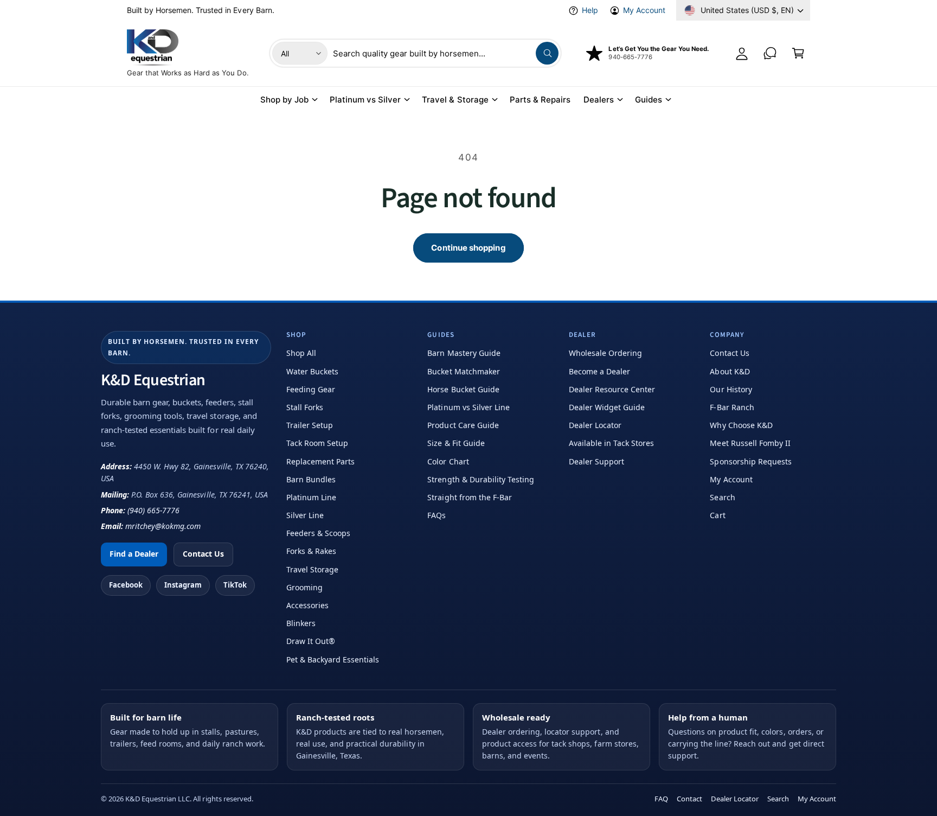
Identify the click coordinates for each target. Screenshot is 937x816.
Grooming (304, 587)
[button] (798, 53)
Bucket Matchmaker (463, 371)
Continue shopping (468, 248)
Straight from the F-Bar (469, 497)
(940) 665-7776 (153, 510)
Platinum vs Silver (365, 99)
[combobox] (445, 53)
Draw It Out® (310, 641)
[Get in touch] (770, 53)
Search (722, 497)
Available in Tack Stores (611, 443)
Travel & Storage (455, 99)
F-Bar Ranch (732, 407)
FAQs (436, 515)
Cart (717, 515)
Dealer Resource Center (612, 389)
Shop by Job (284, 99)
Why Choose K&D (741, 425)
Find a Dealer (134, 554)
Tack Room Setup (317, 443)
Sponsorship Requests (750, 461)
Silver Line (305, 515)
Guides (648, 99)
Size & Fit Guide (455, 443)
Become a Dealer (599, 371)
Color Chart (447, 461)
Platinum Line (311, 497)
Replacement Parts (320, 461)
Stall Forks (304, 407)
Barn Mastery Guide (463, 353)
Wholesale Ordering (605, 353)
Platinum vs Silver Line (468, 407)
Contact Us (203, 554)
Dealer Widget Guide (607, 407)
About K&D (729, 371)
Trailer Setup (309, 425)
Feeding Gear (310, 389)
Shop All (301, 353)
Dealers (598, 99)
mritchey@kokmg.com (163, 526)
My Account (644, 10)
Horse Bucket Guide (463, 389)
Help (590, 10)
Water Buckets (312, 371)
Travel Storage (312, 569)
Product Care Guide (462, 425)
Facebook (126, 585)
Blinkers (301, 623)
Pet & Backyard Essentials (332, 659)
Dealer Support (596, 461)
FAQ (661, 799)
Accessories (307, 605)
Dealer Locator (595, 425)
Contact (689, 799)
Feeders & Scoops (318, 533)
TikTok (235, 585)
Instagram (183, 585)
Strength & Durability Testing (480, 479)
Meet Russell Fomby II (750, 443)
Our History (731, 389)
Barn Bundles (311, 479)
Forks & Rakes (311, 551)
